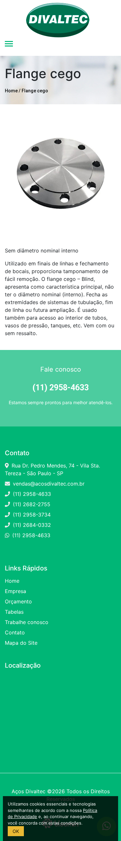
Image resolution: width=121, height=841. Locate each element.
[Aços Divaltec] (58, 16)
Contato (15, 632)
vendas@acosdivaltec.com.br (49, 483)
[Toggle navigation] (9, 44)
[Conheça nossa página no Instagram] (12, 545)
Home (11, 90)
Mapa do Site (21, 643)
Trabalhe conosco (26, 622)
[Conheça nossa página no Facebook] (7, 545)
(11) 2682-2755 (31, 504)
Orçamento (18, 601)
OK (16, 831)
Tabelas (14, 612)
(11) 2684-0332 (32, 525)
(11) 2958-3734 (32, 514)
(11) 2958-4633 (32, 494)
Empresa (15, 591)
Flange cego (35, 90)
